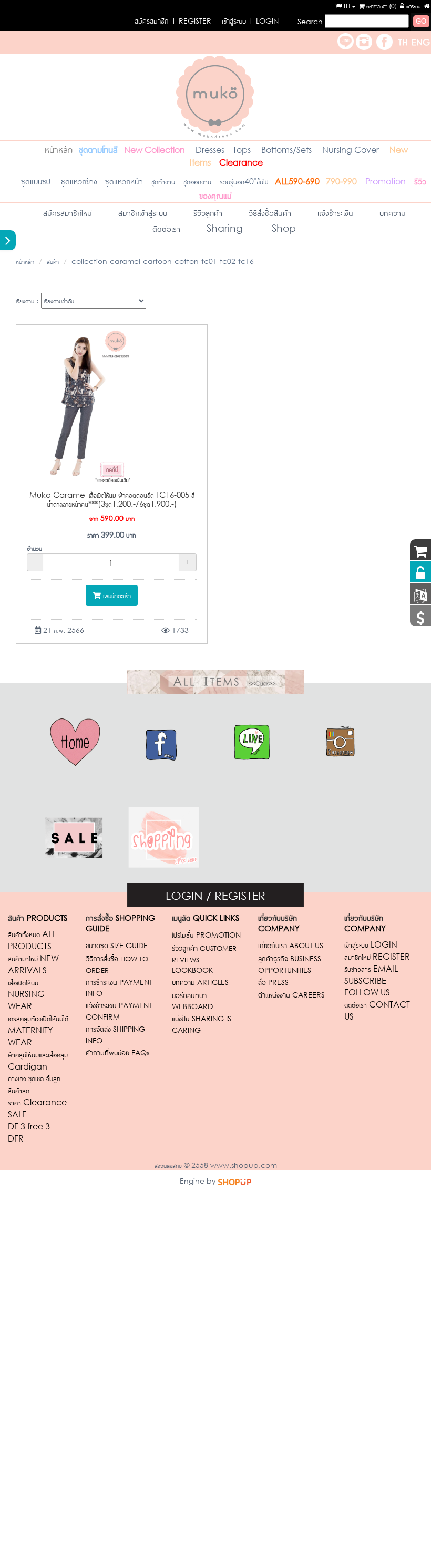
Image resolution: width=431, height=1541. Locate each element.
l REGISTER (173, 21)
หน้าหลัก (59, 148)
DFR (16, 1138)
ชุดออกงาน (197, 181)
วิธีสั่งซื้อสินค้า (270, 212)
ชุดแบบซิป (27, 180)
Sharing (225, 228)
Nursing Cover (350, 149)
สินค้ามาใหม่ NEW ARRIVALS (33, 963)
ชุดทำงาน (163, 181)
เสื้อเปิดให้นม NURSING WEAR (26, 994)
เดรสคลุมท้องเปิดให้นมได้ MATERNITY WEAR (38, 1029)
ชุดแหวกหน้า (124, 180)
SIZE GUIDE (117, 945)
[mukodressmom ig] (364, 40)
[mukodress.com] (215, 96)
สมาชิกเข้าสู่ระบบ (142, 212)
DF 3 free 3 (29, 1126)
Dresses (210, 149)
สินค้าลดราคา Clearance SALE (37, 1101)
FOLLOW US (367, 992)
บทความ (392, 212)
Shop (282, 228)
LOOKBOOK (192, 970)
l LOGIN (250, 21)
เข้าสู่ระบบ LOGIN (370, 944)
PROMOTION (206, 935)
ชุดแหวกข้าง (80, 180)
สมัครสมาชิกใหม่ (67, 212)
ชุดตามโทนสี (98, 148)
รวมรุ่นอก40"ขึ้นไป (244, 181)
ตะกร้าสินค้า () (381, 6)
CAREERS (291, 995)
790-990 (341, 181)
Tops (243, 149)
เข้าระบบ (412, 6)
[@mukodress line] (345, 40)
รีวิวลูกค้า (207, 212)
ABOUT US (290, 945)
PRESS (273, 982)
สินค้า (53, 261)
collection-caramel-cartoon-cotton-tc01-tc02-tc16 (162, 261)
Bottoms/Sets (286, 149)
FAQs (117, 1052)
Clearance (241, 162)
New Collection (154, 149)
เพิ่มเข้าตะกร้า (116, 595)
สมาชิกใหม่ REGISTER (377, 956)
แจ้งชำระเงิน (335, 212)
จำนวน (34, 548)
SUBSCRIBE (365, 980)
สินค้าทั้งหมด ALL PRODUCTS (32, 939)
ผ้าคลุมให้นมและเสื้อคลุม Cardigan (38, 1060)
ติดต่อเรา (166, 228)
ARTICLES (200, 982)
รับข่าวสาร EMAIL (371, 968)
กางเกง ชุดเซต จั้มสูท (35, 1077)
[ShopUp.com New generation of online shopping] (234, 1181)
